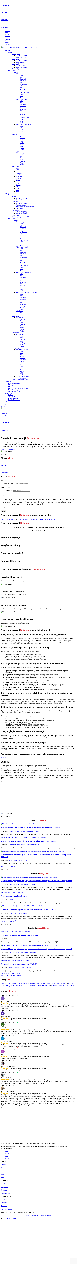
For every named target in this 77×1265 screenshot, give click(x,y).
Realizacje (8, 381)
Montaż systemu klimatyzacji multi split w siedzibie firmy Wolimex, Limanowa (31, 827)
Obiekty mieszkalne (14, 385)
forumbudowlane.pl (44, 985)
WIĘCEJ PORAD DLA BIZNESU (11, 975)
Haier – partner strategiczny (20, 380)
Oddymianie (19, 208)
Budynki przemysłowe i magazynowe (19, 390)
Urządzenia (11, 70)
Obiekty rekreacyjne (14, 391)
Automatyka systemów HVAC (21, 217)
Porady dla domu (13, 398)
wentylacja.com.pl (61, 983)
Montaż (3, 1171)
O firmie (10, 395)
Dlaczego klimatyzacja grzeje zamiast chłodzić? (19, 964)
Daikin (22, 77)
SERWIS (3, 406)
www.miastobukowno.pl (20, 782)
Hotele (10, 386)
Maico (21, 139)
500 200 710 (4, 12)
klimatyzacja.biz (15, 983)
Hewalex (18, 175)
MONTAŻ (4, 405)
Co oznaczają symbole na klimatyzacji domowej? (20, 935)
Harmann (22, 138)
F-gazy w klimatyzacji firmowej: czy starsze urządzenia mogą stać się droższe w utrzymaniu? (36, 881)
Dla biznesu (8, 193)
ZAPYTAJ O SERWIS (8, 449)
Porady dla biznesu (14, 400)
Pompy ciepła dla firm (22, 349)
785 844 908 (4, 20)
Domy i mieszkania (14, 383)
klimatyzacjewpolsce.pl (28, 983)
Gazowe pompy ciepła (22, 376)
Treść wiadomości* (6, 496)
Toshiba (22, 91)
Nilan (21, 154)
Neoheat (18, 178)
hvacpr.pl (70, 983)
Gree (21, 87)
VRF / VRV (19, 311)
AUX (21, 94)
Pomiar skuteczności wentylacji (25, 206)
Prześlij (4, 511)
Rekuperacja (15, 64)
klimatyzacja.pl (5, 983)
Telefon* (3, 487)
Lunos (21, 141)
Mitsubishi (23, 79)
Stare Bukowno (50, 519)
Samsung (22, 89)
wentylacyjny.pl (50, 983)
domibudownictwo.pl (57, 985)
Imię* (2, 480)
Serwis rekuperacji (21, 67)
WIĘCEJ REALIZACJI (8, 867)
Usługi (10, 52)
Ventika (22, 149)
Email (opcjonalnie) (6, 490)
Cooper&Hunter (24, 92)
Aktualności (11, 396)
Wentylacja (15, 59)
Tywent (22, 148)
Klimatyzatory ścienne (22, 74)
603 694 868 (4, 27)
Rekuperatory (20, 153)
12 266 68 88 (5, 5)
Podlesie (3, 519)
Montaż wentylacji (21, 60)
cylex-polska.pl (5, 987)
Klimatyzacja (16, 54)
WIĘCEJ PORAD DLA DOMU (10, 974)
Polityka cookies (46, 1215)
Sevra (21, 97)
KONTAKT (4, 758)
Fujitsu (18, 180)
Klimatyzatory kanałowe (23, 99)
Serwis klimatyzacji (21, 57)
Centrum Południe (22, 519)
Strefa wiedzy (9, 393)
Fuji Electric (23, 84)
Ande (21, 96)
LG (21, 82)
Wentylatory (19, 136)
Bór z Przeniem (11, 519)
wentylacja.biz (40, 983)
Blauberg (22, 143)
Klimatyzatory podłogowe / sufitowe (26, 292)
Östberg (22, 146)
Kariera (3, 1168)
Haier (21, 75)
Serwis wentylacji (21, 62)
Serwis (3, 1174)
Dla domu (7, 50)
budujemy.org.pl (69, 985)
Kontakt (7, 401)
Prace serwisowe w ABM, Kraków (14, 896)
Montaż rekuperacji (21, 65)
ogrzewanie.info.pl (16, 985)
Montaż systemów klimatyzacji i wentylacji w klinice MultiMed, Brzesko (28, 841)
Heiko (21, 86)
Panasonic (23, 80)
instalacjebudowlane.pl (30, 985)
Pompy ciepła (16, 69)
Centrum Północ (33, 519)
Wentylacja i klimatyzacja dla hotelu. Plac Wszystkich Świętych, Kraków (29, 910)
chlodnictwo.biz (5, 985)
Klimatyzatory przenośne (23, 124)
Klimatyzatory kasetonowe (24, 272)
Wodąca (42, 519)
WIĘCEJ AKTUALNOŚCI (9, 921)
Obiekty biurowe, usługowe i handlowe (20, 388)
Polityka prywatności (32, 1215)
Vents (21, 144)
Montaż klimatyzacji (22, 55)
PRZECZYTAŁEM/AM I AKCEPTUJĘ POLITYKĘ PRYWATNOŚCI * (23, 504)
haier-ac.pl (14, 987)
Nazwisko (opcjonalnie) (8, 483)
